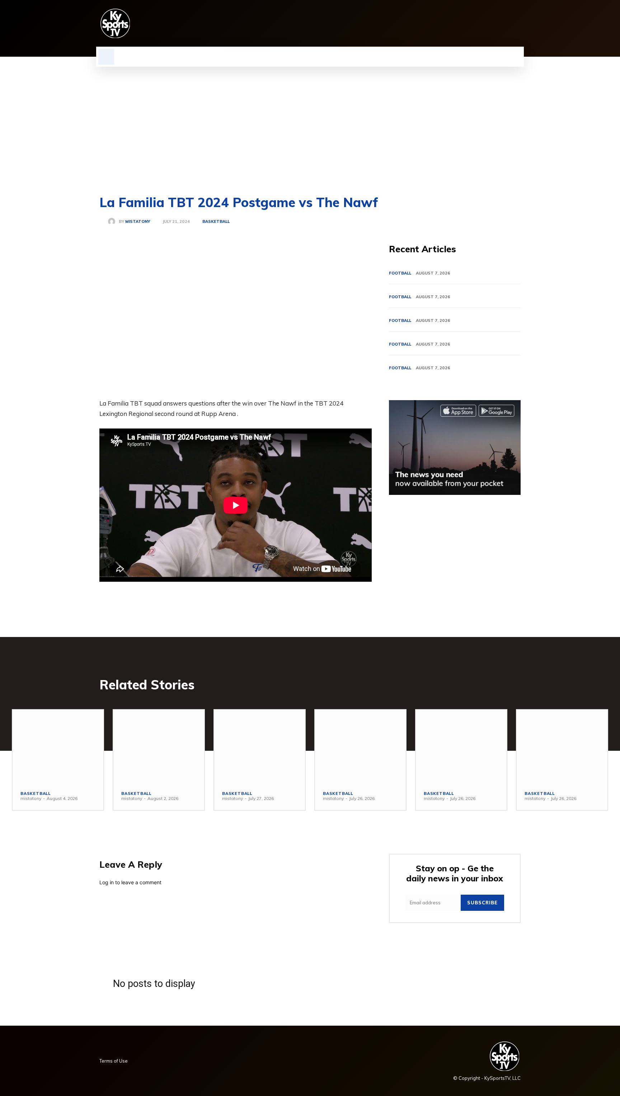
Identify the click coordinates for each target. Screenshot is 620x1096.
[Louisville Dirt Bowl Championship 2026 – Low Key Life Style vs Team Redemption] (158, 746)
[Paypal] (492, 23)
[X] (504, 23)
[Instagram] (455, 23)
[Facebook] (443, 23)
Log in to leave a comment (130, 882)
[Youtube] (516, 23)
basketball (216, 222)
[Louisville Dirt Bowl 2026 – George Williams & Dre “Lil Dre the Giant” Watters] (259, 746)
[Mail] (479, 23)
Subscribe (482, 902)
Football (400, 273)
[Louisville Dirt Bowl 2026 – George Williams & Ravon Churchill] (461, 746)
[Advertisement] (310, 120)
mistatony (137, 222)
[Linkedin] (467, 23)
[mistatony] (113, 221)
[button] (106, 57)
